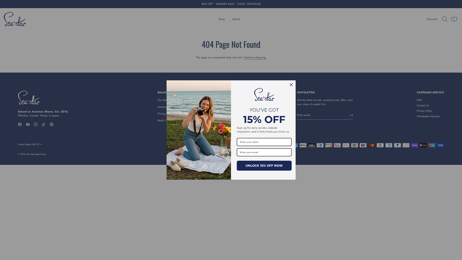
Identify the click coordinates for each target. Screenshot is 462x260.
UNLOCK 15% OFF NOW (264, 165)
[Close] (291, 84)
